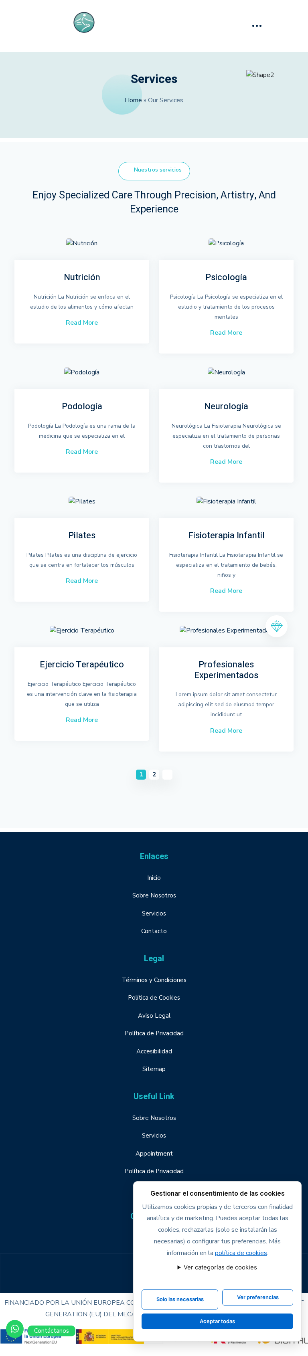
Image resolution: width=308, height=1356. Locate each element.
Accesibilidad (154, 1051)
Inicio (154, 878)
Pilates (81, 535)
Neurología (226, 406)
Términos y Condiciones (154, 980)
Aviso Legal (154, 1016)
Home (133, 100)
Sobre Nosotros (154, 895)
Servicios (154, 913)
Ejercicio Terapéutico (82, 664)
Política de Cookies (154, 998)
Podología (82, 406)
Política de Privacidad (154, 1033)
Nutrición (82, 277)
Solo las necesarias (180, 1299)
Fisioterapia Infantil (226, 535)
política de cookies (241, 1253)
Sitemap (154, 1069)
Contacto (154, 931)
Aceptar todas (217, 1321)
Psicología (226, 277)
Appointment (154, 1154)
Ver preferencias (258, 1297)
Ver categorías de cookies (220, 1267)
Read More (82, 322)
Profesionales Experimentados (226, 670)
